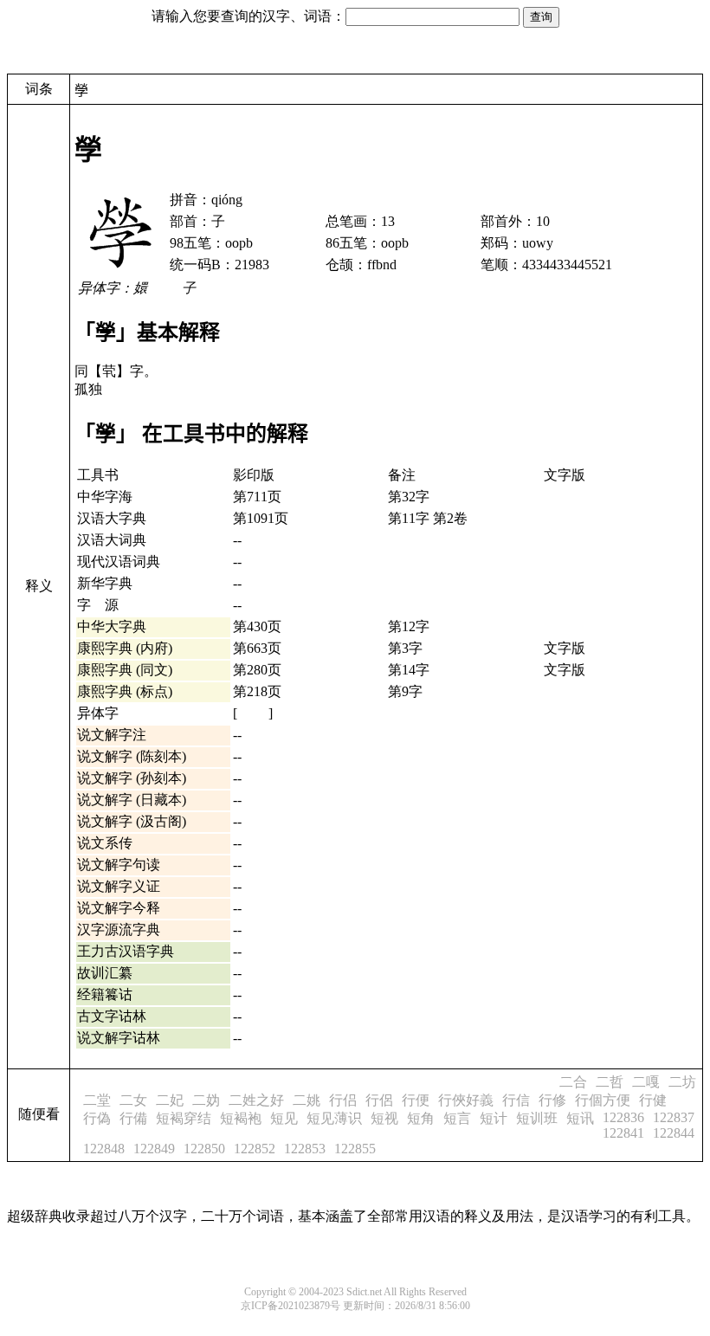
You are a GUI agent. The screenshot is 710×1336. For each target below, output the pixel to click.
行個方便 (602, 1100)
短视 (384, 1118)
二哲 (609, 1082)
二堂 (97, 1100)
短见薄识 (334, 1118)
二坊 (682, 1082)
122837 (673, 1117)
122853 (305, 1148)
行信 (516, 1100)
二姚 (306, 1100)
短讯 (580, 1118)
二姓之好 (256, 1100)
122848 (104, 1148)
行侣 (343, 1100)
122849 (154, 1148)
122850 (204, 1148)
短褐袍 (240, 1118)
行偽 (97, 1118)
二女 (133, 1100)
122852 (254, 1148)
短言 (457, 1118)
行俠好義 (466, 1100)
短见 (284, 1118)
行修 (552, 1100)
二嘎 (646, 1082)
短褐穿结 (183, 1118)
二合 (573, 1082)
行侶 (379, 1100)
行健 (653, 1100)
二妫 (206, 1100)
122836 (623, 1117)
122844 (673, 1133)
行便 (415, 1100)
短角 (421, 1118)
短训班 (537, 1118)
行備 (133, 1118)
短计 (493, 1118)
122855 (355, 1148)
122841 (623, 1133)
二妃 (170, 1100)
